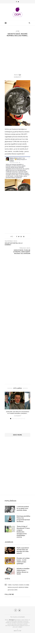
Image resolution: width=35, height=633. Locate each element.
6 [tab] (18, 418)
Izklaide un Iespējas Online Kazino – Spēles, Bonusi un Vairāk (23, 571)
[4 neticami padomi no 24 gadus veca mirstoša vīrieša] (10, 509)
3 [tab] (13, 418)
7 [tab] (19, 418)
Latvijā (17, 31)
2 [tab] (12, 418)
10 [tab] (24, 418)
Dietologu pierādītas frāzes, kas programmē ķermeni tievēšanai (23, 518)
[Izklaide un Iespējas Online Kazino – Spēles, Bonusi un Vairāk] (10, 571)
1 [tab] (10, 418)
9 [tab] (22, 418)
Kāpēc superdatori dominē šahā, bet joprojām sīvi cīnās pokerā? (23, 550)
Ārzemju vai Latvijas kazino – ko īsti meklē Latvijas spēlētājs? (23, 560)
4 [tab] (15, 418)
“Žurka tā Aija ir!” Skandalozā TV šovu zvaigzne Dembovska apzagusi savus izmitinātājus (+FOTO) (23, 532)
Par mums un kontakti (17, 617)
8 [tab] (21, 418)
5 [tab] (16, 418)
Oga (20, 75)
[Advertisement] (17, 55)
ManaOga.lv (12, 620)
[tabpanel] (17, 404)
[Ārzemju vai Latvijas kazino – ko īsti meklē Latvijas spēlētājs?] (10, 560)
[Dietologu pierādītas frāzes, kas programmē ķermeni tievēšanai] (10, 518)
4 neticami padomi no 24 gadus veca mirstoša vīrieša (23, 508)
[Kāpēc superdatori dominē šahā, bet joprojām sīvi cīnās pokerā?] (10, 550)
